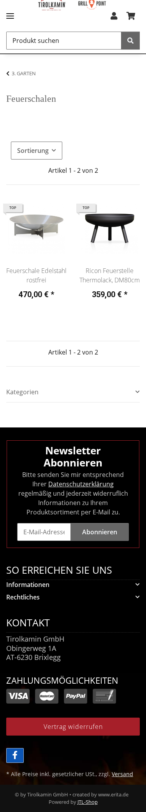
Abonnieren (99, 532)
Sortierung (33, 150)
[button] (114, 18)
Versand (122, 774)
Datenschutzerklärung (81, 484)
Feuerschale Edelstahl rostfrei (36, 275)
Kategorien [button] (22, 392)
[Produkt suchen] (130, 41)
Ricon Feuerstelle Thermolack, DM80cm (109, 275)
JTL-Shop (87, 801)
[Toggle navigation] (10, 13)
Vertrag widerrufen (73, 726)
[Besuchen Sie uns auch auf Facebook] (15, 755)
